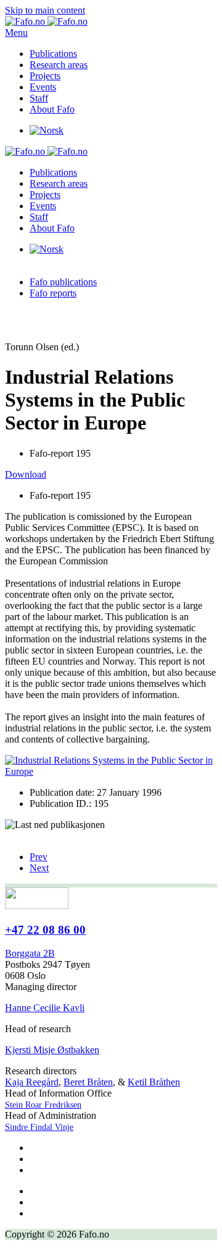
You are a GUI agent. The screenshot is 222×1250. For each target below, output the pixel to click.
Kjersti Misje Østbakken (52, 1050)
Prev (38, 856)
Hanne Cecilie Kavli (44, 1007)
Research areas (59, 64)
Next (39, 868)
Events (43, 87)
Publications (53, 53)
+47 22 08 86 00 (45, 929)
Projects (45, 76)
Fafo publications (63, 282)
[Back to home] (46, 21)
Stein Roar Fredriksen (43, 1105)
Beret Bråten (88, 1082)
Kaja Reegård (32, 1082)
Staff (39, 98)
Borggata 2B (30, 953)
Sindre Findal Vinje (39, 1127)
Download (25, 474)
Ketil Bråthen (154, 1082)
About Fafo (52, 109)
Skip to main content (45, 10)
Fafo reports (53, 293)
